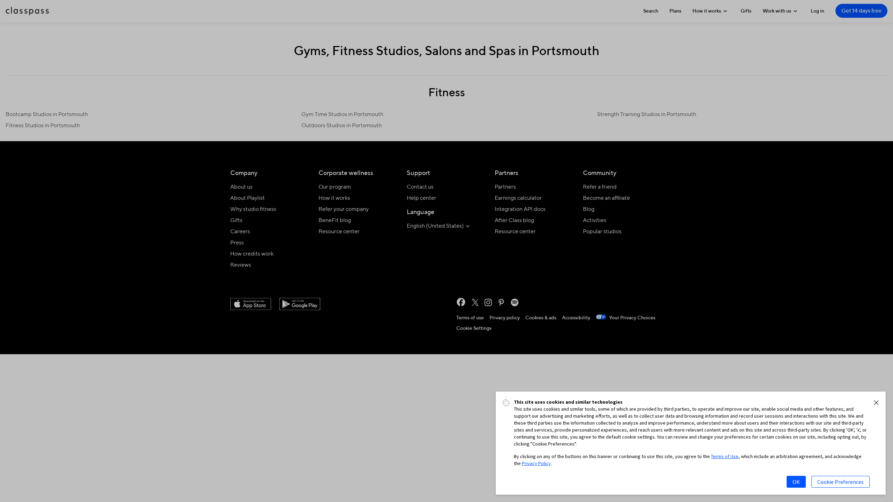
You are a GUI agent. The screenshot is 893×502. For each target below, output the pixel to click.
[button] (876, 402)
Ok (796, 481)
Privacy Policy (536, 463)
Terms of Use (724, 456)
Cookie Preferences (840, 481)
